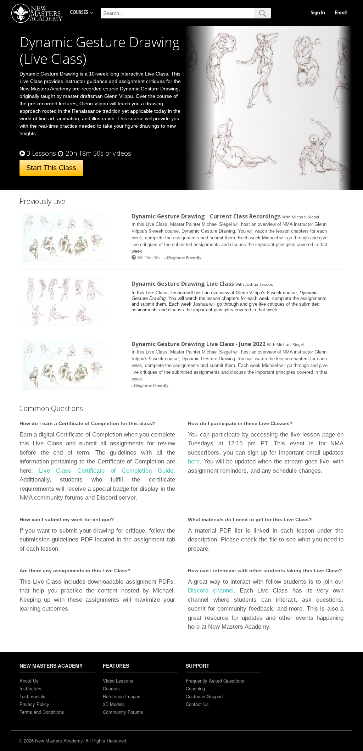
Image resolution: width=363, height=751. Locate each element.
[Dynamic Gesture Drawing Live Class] (64, 301)
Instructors (30, 688)
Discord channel (210, 590)
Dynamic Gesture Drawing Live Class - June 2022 (199, 344)
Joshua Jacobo (259, 285)
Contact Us (197, 704)
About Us (29, 680)
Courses (111, 688)
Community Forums (123, 711)
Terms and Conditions (41, 711)
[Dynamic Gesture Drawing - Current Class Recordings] (64, 237)
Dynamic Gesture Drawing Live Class (183, 284)
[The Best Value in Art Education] (37, 13)
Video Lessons (118, 680)
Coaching (195, 688)
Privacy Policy (34, 704)
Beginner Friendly (184, 258)
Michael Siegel (305, 217)
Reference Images (121, 696)
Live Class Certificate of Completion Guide (106, 470)
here (194, 461)
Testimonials (32, 696)
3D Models (114, 704)
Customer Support (204, 696)
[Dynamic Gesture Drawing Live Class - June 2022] (64, 365)
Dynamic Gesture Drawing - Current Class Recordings (206, 216)
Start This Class (51, 168)
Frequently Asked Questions (215, 680)
